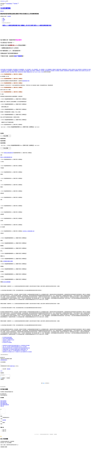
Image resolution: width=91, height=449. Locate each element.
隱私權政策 (51, 434)
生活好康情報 (5, 8)
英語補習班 (76, 70)
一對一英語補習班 (48, 69)
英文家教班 (52, 70)
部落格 (4, 19)
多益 (76, 69)
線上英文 (87, 70)
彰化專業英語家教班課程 (7, 337)
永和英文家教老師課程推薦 (8, 338)
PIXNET (37, 434)
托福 (30, 70)
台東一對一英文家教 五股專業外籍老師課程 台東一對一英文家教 (15, 346)
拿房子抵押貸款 (3, 400)
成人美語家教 (3, 70)
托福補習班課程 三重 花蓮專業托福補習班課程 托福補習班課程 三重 (15, 349)
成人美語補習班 (15, 70)
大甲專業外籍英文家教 (8, 261)
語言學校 (83, 70)
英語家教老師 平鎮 (25, 80)
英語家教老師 (66, 70)
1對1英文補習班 (9, 69)
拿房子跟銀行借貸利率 (4, 404)
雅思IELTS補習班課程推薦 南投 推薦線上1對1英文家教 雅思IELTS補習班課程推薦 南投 (27, 25)
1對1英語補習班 (21, 69)
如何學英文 (80, 69)
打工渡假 (69, 69)
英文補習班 (57, 70)
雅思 (80, 70)
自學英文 (33, 70)
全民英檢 (73, 69)
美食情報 (9, 16)
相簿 (3, 18)
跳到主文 (2, 11)
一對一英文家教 (28, 69)
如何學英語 (84, 69)
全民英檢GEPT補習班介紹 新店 (8, 339)
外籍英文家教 (58, 69)
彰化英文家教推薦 (6, 281)
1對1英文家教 (2, 69)
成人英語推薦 (26, 70)
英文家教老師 (47, 70)
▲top (1, 370)
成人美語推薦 (8, 70)
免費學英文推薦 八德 (6, 341)
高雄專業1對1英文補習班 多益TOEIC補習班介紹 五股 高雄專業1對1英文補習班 (17, 351)
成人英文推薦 (21, 70)
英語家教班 (72, 70)
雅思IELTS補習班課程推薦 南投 (6, 157)
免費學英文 (38, 70)
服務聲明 (55, 434)
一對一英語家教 (41, 69)
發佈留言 (2, 379)
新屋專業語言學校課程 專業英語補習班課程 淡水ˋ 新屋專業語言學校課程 (16, 345)
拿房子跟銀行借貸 (3, 403)
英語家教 (61, 70)
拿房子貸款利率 (3, 402)
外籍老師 (54, 69)
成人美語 (89, 69)
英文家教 (42, 70)
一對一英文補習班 (34, 69)
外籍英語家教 (64, 69)
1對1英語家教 (15, 69)
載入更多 (2, 372)
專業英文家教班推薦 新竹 (9, 152)
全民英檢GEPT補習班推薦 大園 (28, 231)
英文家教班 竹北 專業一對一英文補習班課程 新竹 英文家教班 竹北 (15, 350)
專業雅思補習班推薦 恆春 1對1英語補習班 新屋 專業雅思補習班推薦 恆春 (16, 348)
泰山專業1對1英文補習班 (7, 342)
